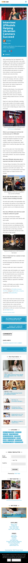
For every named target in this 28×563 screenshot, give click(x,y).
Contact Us (14, 525)
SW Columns (11, 440)
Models (13, 312)
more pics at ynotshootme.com (14, 500)
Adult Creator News (8, 432)
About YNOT (14, 524)
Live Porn (14, 535)
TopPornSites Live (14, 545)
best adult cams (14, 540)
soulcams (14, 539)
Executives (5, 312)
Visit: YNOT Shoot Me (14, 529)
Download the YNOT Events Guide (14, 550)
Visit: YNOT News (14, 526)
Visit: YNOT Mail (14, 528)
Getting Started (13, 434)
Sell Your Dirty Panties (14, 542)
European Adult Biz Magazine (14, 541)
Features (5, 434)
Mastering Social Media (9, 438)
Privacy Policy (16, 560)
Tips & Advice (18, 440)
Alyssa (9, 40)
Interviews (9, 312)
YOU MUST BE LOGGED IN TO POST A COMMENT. (12, 342)
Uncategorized (19, 442)
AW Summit (11, 129)
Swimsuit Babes (14, 544)
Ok (9, 560)
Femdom (14, 537)
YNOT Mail (17, 473)
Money (4, 440)
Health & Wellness (8, 436)
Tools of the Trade (8, 442)
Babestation (14, 536)
